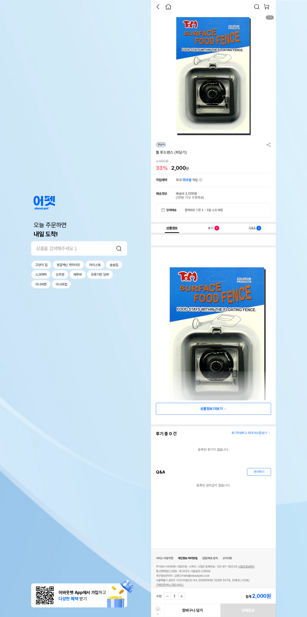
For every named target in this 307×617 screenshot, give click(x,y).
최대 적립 (187, 180)
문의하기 (259, 472)
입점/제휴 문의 (210, 558)
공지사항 (227, 558)
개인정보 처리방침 (187, 558)
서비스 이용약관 (164, 558)
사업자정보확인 (246, 566)
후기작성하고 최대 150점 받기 (249, 433)
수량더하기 (181, 596)
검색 (119, 248)
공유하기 (268, 144)
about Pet (44, 203)
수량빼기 (167, 596)
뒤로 (158, 6)
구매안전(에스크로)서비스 (169, 585)
